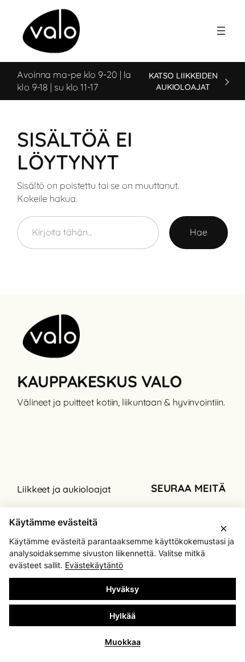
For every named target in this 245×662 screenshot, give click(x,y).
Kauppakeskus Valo (99, 381)
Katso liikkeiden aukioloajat (183, 81)
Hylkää (122, 615)
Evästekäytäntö (94, 565)
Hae (198, 232)
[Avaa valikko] (221, 31)
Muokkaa (123, 642)
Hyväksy (122, 589)
